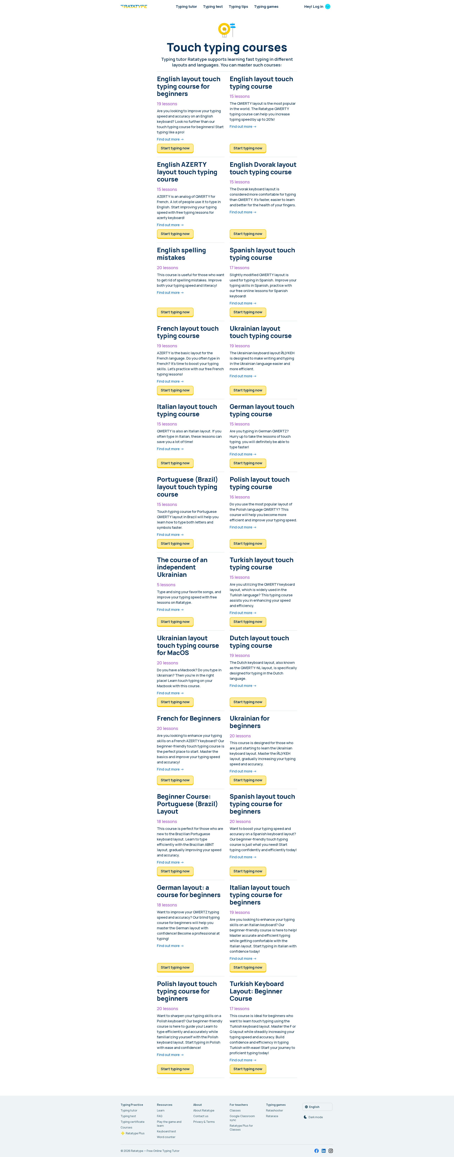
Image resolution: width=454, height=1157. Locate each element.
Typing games (266, 6)
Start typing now (175, 148)
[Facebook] (316, 1150)
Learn (160, 1110)
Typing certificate (133, 1122)
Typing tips (238, 6)
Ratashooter (274, 1110)
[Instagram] (330, 1150)
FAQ (159, 1116)
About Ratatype (203, 1110)
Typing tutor (186, 6)
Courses (126, 1127)
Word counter (166, 1137)
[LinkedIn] (323, 1150)
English (314, 1107)
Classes (235, 1110)
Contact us (200, 1116)
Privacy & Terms (204, 1122)
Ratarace (272, 1116)
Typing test (213, 6)
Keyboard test (166, 1131)
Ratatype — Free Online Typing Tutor (155, 1151)
